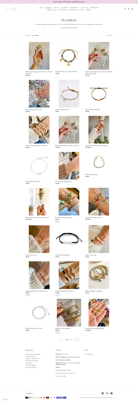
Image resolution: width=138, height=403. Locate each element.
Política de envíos (30, 356)
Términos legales (30, 365)
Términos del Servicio (31, 360)
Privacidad (28, 363)
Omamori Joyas (87, 397)
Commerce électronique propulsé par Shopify (102, 397)
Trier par (27, 35)
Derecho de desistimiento (32, 354)
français (29, 393)
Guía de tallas (89, 354)
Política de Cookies (31, 367)
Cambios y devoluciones (32, 358)
